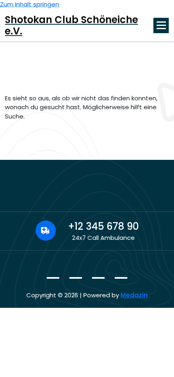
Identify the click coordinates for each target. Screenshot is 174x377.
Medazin (134, 295)
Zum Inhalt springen (29, 4)
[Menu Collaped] (161, 25)
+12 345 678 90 (103, 226)
